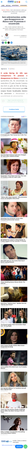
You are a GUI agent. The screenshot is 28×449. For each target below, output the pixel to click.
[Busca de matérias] (26, 2)
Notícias (8, 5)
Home (2, 5)
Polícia (7, 10)
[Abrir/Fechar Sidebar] (1, 2)
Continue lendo (14, 109)
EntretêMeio (15, 5)
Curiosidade (23, 5)
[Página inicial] (11, 1)
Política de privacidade (7, 445)
